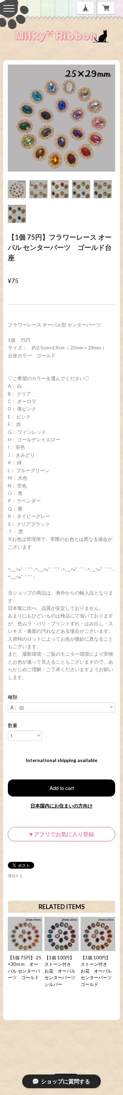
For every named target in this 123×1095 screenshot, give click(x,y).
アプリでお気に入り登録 (61, 834)
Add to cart (62, 787)
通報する (15, 875)
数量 (12, 725)
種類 (12, 697)
